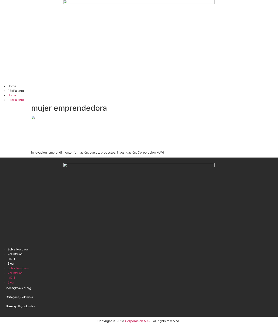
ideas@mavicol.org (18, 288)
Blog (11, 263)
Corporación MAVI (138, 321)
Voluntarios (15, 254)
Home (12, 86)
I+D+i (11, 259)
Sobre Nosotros (18, 249)
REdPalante (16, 91)
